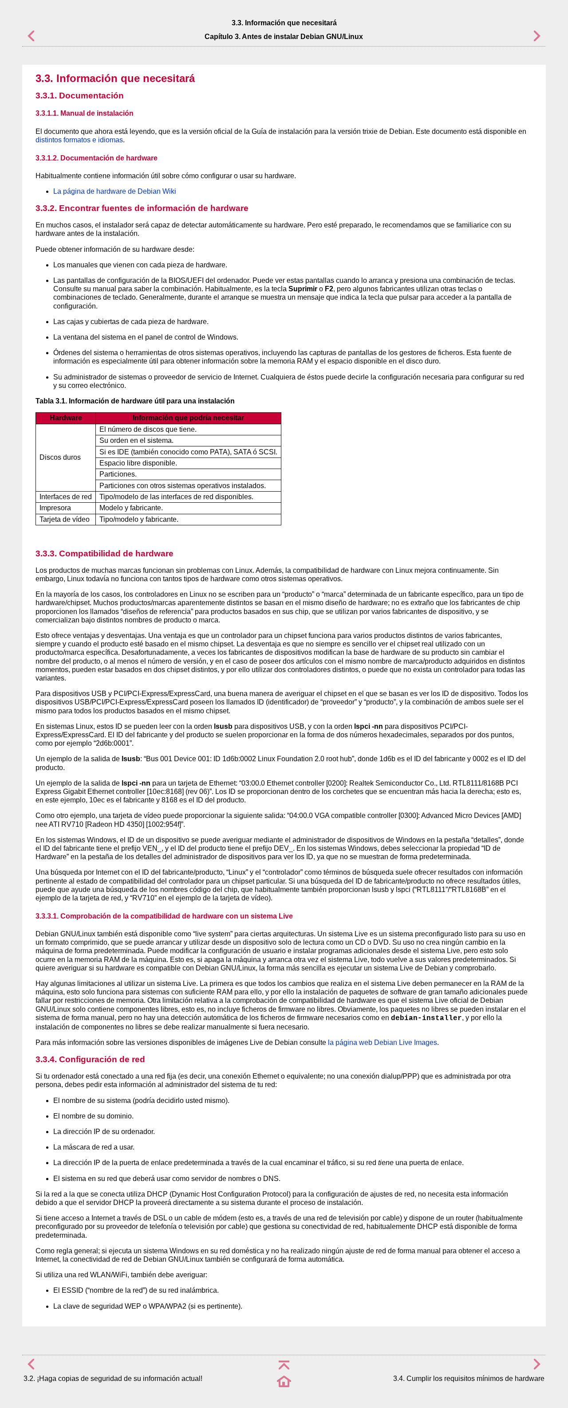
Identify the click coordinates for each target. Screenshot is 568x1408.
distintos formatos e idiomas (79, 140)
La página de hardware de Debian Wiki (114, 191)
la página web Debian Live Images (382, 1042)
